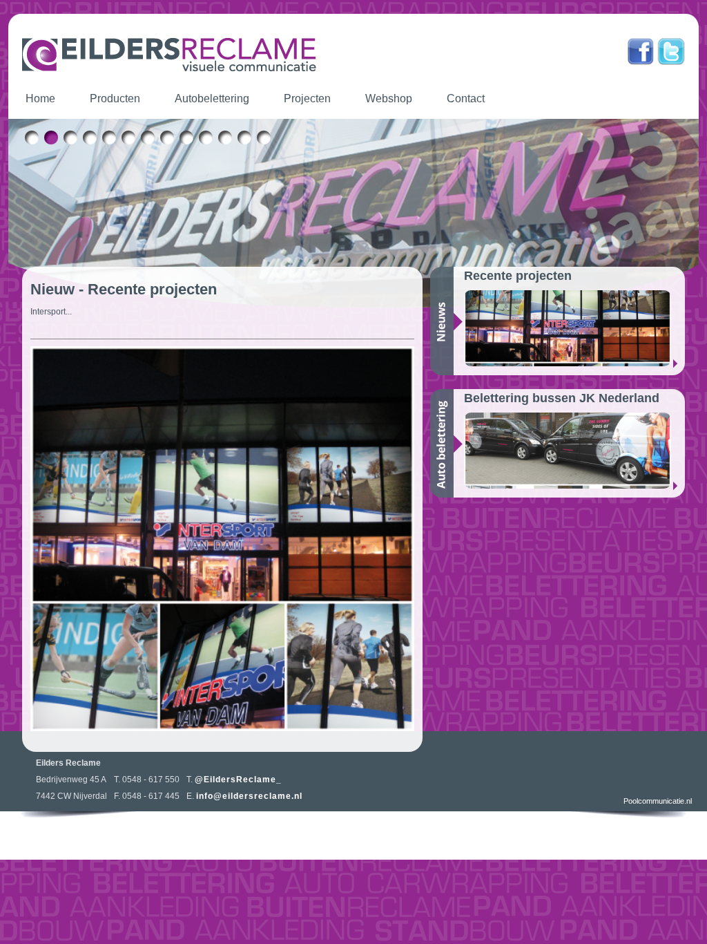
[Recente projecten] (574, 328)
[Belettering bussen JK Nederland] (574, 451)
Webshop (388, 98)
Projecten (307, 98)
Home (40, 98)
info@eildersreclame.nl (249, 796)
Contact (466, 98)
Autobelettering (212, 98)
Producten (115, 98)
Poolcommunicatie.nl (657, 801)
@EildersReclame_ (238, 779)
